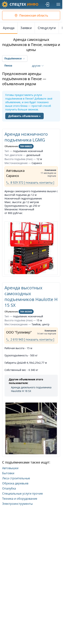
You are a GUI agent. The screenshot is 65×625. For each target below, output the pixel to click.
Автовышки (10, 468)
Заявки (26, 28)
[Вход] (47, 4)
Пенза (8, 65)
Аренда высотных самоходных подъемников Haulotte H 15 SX (31, 296)
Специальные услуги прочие (22, 493)
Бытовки (8, 473)
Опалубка (9, 488)
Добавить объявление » (24, 116)
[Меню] (58, 4)
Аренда (8, 28)
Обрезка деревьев (15, 483)
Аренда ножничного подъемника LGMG (26, 137)
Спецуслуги (47, 28)
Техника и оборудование (19, 498)
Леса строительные (16, 478)
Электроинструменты (17, 503)
